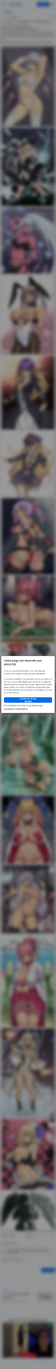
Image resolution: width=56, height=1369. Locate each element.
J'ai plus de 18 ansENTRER (28, 700)
